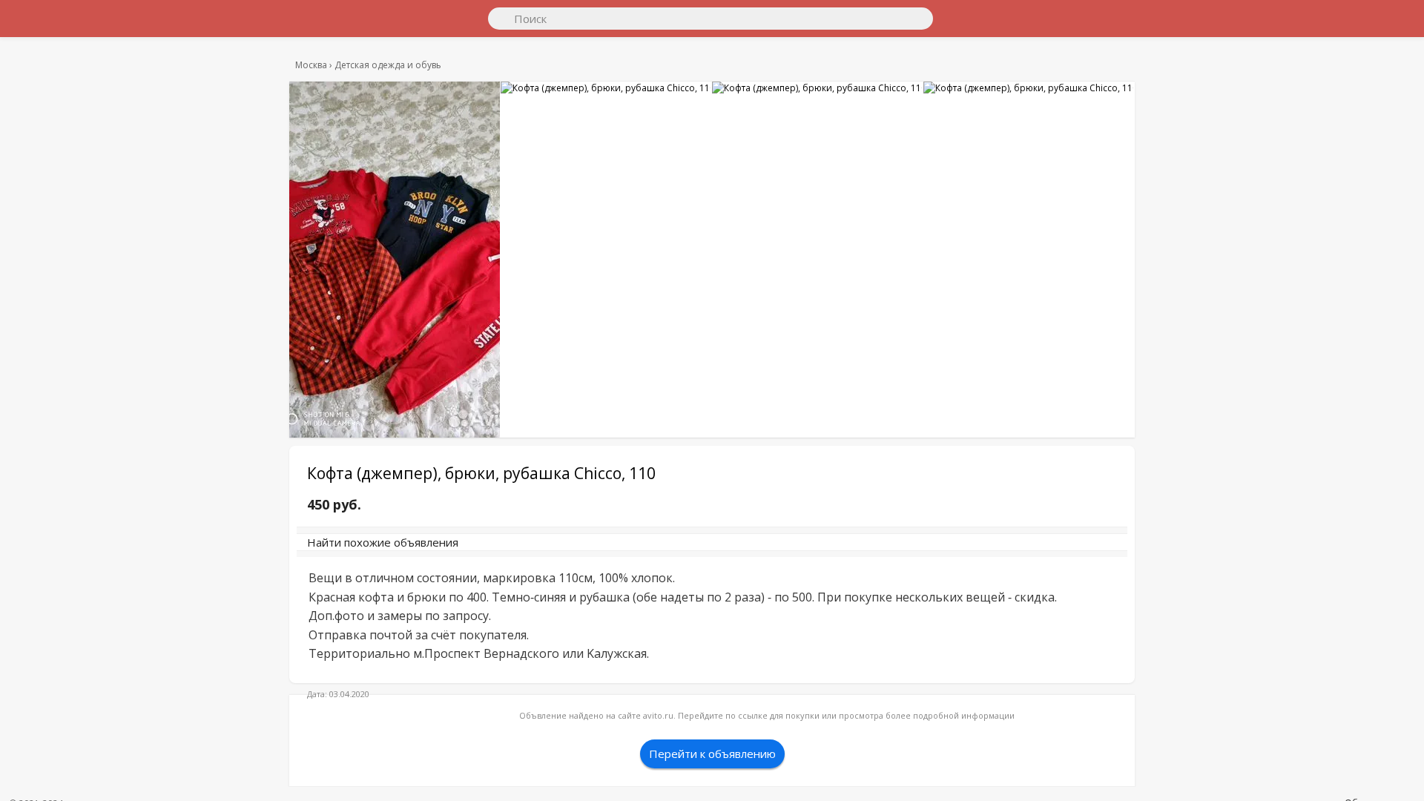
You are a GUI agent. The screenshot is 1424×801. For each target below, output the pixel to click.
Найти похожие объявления (511, 549)
